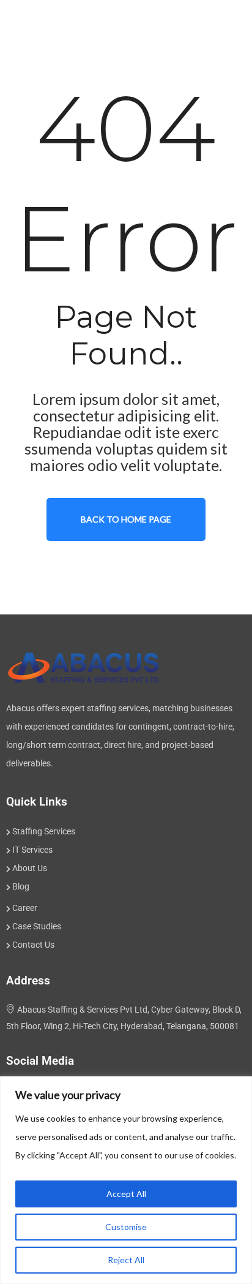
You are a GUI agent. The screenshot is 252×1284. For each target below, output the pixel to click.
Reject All (126, 1260)
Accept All (126, 1193)
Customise (126, 1227)
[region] (126, 1180)
